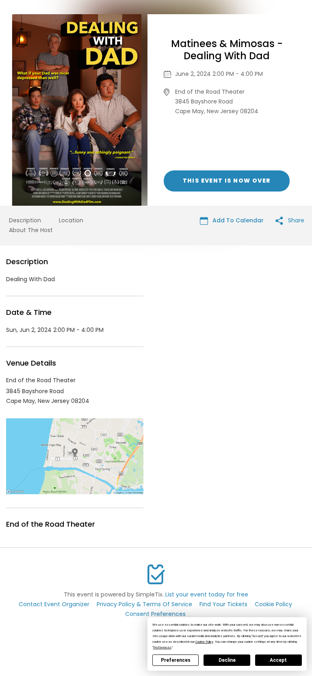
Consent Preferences (155, 614)
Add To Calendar (237, 220)
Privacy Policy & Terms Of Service (144, 604)
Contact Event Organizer (54, 604)
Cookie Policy (273, 604)
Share (295, 220)
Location (71, 220)
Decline (227, 660)
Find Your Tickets (223, 604)
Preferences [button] (162, 647)
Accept (278, 660)
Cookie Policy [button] (204, 642)
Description (25, 220)
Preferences (176, 660)
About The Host (31, 230)
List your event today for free (206, 594)
